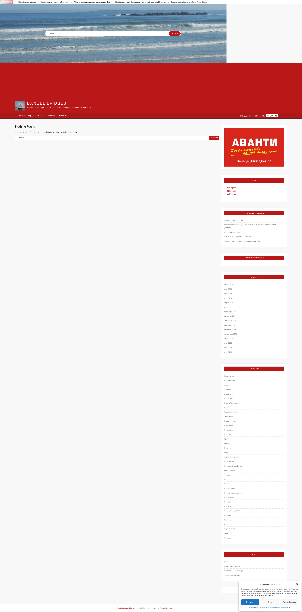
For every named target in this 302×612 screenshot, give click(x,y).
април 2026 (228, 303)
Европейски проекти (232, 403)
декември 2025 (230, 320)
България (51, 116)
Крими (226, 439)
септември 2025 (230, 334)
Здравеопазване (230, 412)
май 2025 (228, 352)
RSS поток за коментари (233, 571)
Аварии (227, 385)
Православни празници (233, 493)
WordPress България (232, 575)
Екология (227, 407)
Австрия (227, 389)
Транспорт (228, 533)
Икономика (228, 425)
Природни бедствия (232, 511)
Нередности (229, 461)
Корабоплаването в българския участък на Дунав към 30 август (109, 2)
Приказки (227, 502)
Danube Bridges (46, 103)
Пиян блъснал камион (232, 232)
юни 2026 (228, 293)
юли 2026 (228, 289)
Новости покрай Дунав (233, 466)
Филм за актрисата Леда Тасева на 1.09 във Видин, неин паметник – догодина (251, 226)
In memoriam (229, 376)
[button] (297, 584)
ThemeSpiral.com (166, 608)
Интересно (228, 430)
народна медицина (231, 457)
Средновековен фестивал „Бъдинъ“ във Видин (158, 2)
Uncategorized (229, 380)
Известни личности (231, 421)
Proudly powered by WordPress (129, 608)
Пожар (226, 479)
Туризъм (227, 538)
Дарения (63, 116)
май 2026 (228, 298)
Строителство (229, 529)
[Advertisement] (151, 81)
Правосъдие (229, 497)
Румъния (227, 520)
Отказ (269, 602)
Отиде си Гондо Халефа (233, 220)
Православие (229, 488)
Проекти (227, 515)
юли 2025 (228, 343)
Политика (228, 484)
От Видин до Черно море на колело (194, 2)
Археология (228, 394)
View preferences (289, 602)
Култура (227, 448)
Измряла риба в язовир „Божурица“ (24, 2)
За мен (40, 116)
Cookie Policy (253, 607)
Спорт (226, 524)
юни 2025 (228, 348)
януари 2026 (229, 316)
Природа (227, 506)
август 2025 (228, 338)
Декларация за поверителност (269, 607)
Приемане (250, 602)
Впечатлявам (285, 607)
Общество (228, 475)
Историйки (228, 434)
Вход (226, 562)
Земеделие (228, 416)
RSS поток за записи (232, 566)
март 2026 (228, 307)
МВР (226, 452)
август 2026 (228, 285)
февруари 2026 (230, 311)
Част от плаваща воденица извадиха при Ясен (61, 2)
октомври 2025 (230, 329)
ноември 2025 (229, 325)
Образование (229, 470)
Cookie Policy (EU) (25, 116)
